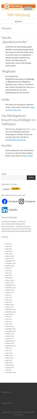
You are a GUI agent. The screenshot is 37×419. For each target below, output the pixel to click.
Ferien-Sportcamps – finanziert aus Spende (15, 226)
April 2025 (8, 275)
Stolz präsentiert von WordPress (12, 412)
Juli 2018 (8, 370)
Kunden (30, 156)
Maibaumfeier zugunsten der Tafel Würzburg (16, 229)
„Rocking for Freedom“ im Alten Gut (13, 221)
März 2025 (8, 278)
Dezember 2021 (10, 341)
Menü (19, 21)
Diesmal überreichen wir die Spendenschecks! (16, 231)
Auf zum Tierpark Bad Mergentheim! (13, 224)
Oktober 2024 (9, 290)
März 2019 (8, 363)
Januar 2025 (9, 283)
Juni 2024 (8, 297)
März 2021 (8, 348)
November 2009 (10, 372)
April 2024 (8, 302)
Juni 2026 (8, 246)
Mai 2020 (8, 350)
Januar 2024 (9, 307)
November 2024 (10, 288)
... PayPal (6, 189)
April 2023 (8, 324)
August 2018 (9, 367)
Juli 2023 (8, 317)
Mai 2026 (8, 249)
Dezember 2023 (10, 309)
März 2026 (8, 254)
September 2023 (10, 312)
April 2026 (8, 251)
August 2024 (9, 292)
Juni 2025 (8, 271)
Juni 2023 (8, 319)
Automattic (19, 415)
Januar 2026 (9, 258)
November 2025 (10, 263)
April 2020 (8, 353)
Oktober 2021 (9, 343)
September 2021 (10, 346)
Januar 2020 (9, 358)
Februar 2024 (9, 304)
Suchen (3, 174)
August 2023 (9, 314)
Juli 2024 (8, 295)
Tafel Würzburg (18, 15)
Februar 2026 (9, 256)
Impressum (6, 392)
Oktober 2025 (9, 266)
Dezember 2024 (10, 285)
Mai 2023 (8, 321)
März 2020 (8, 355)
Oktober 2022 (9, 334)
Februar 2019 (9, 365)
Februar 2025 (9, 280)
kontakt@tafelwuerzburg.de (15, 140)
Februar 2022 (9, 336)
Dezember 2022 (10, 329)
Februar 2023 (9, 326)
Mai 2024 (8, 300)
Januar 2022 (9, 338)
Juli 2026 (8, 244)
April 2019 (8, 360)
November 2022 (10, 331)
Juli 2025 (8, 268)
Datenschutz (6, 403)
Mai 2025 (8, 273)
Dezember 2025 (10, 261)
